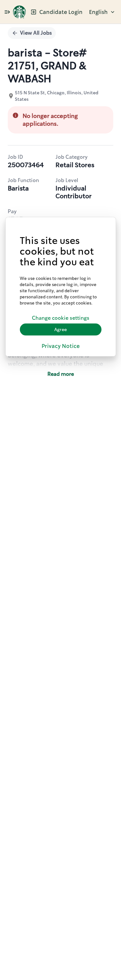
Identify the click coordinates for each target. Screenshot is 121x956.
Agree (60, 329)
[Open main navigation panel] (7, 12)
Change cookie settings (60, 318)
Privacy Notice (61, 345)
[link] (19, 12)
